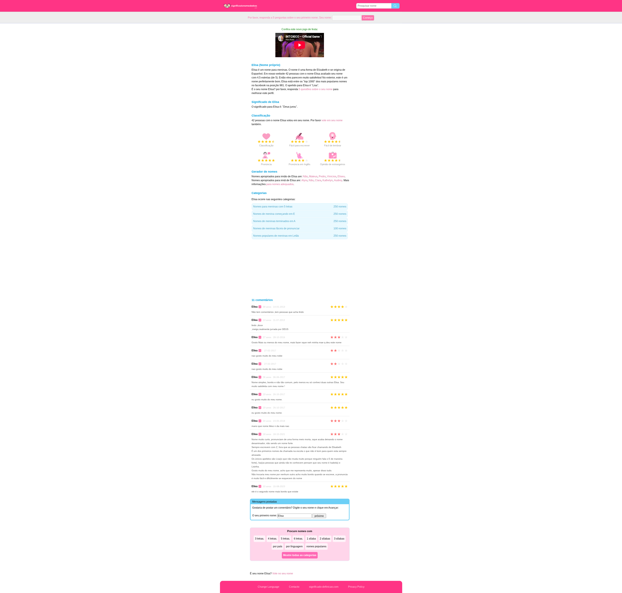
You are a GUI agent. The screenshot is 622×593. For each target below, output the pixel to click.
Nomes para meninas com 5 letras (299, 206)
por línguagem (294, 546)
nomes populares (316, 546)
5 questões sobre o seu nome (316, 89)
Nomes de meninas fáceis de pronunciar (299, 228)
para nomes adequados (280, 184)
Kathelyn (328, 180)
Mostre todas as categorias (299, 555)
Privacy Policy (356, 586)
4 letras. (272, 538)
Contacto (294, 586)
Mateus (313, 176)
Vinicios (331, 176)
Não (305, 176)
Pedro (322, 176)
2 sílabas (325, 538)
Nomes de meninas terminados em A (299, 221)
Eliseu (341, 176)
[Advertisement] (233, 72)
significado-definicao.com (323, 586)
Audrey (338, 180)
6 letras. (298, 538)
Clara (318, 180)
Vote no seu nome (282, 573)
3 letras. (259, 538)
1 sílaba (311, 538)
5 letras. (285, 538)
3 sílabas (339, 538)
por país (277, 546)
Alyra (304, 180)
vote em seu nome (332, 120)
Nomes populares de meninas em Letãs (299, 235)
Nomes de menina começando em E (299, 213)
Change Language (268, 586)
